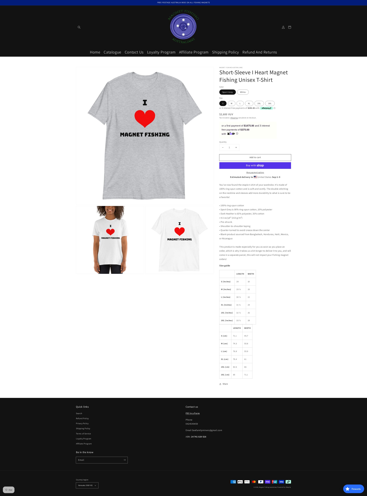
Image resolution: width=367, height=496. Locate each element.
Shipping (234, 118)
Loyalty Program (83, 438)
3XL (270, 103)
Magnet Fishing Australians (268, 487)
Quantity (223, 142)
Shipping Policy (83, 428)
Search (79, 413)
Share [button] (225, 384)
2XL (259, 103)
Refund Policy (82, 418)
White (243, 92)
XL (249, 103)
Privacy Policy (82, 423)
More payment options (255, 172)
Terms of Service (83, 433)
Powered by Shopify (284, 487)
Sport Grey (227, 92)
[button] (79, 27)
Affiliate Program (84, 443)
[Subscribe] (124, 460)
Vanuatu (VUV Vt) (85, 485)
